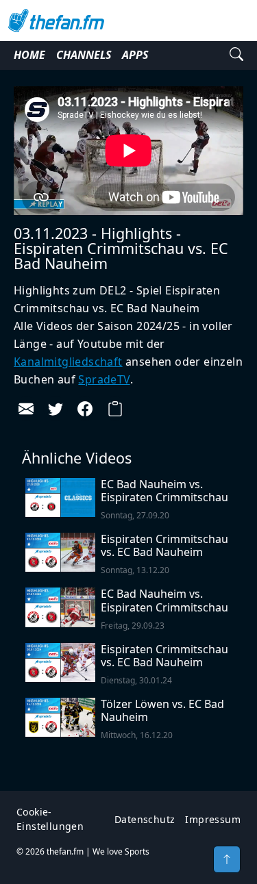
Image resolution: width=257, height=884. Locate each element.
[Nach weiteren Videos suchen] (236, 55)
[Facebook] (85, 408)
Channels (83, 54)
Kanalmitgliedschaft (68, 361)
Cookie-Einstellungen (50, 819)
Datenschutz (144, 819)
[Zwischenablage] (115, 408)
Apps (135, 54)
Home (29, 54)
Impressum (213, 819)
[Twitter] (55, 408)
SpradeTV (104, 379)
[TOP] (227, 859)
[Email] (26, 408)
